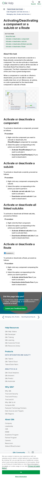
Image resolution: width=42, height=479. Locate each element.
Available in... (10, 253)
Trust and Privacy (11, 396)
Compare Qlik (10, 405)
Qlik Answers (9, 375)
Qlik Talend (9, 359)
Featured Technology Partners (15, 408)
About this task (10, 36)
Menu (39, 4)
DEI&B (7, 432)
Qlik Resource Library (12, 346)
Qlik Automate (10, 381)
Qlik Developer (10, 334)
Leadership (9, 426)
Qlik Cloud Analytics (12, 373)
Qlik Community (19, 452)
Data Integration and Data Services (17, 12)
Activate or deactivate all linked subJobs (19, 44)
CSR (6, 429)
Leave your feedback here (15, 308)
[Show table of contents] (4, 9)
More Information (21, 476)
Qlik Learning (9, 340)
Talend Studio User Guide (15, 9)
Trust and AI (9, 399)
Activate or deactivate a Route (15, 46)
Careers (8, 440)
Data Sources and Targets (14, 411)
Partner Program (11, 437)
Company (8, 423)
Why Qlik (8, 391)
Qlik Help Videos (11, 331)
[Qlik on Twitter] (28, 452)
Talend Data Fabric (11, 364)
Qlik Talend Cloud (11, 361)
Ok (21, 472)
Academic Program (12, 435)
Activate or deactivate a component (17, 39)
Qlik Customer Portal (12, 343)
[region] (21, 466)
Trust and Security (11, 394)
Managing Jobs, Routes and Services (18, 14)
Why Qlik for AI (10, 402)
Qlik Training (9, 337)
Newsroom (9, 443)
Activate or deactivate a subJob (16, 41)
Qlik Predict (9, 378)
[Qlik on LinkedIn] (32, 452)
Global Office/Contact (12, 446)
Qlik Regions (9, 414)
